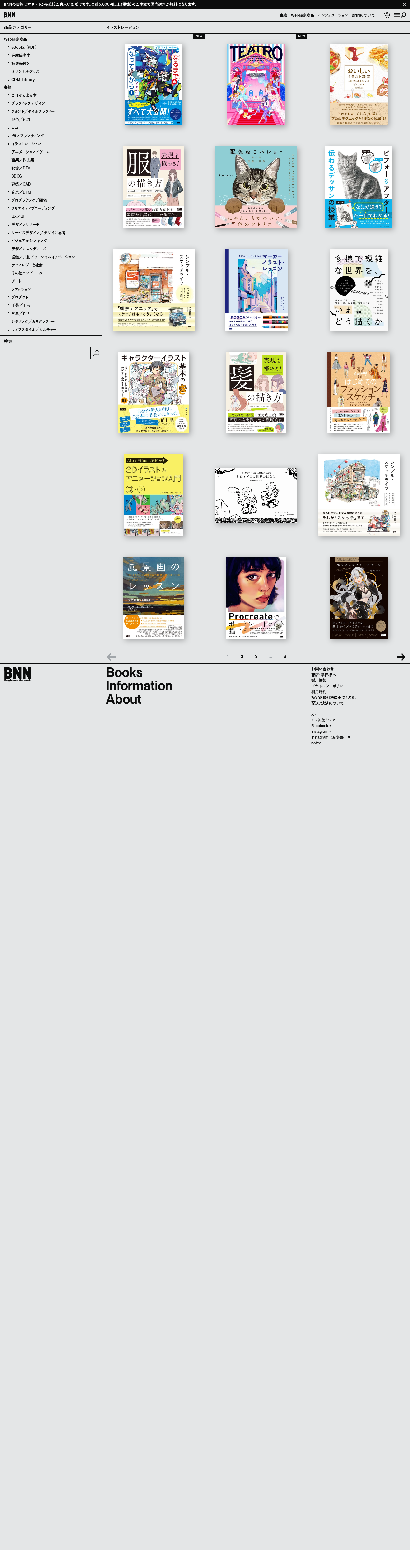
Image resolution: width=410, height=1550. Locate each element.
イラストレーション (26, 144)
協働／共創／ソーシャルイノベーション (43, 257)
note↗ (316, 743)
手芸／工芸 (20, 305)
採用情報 (318, 680)
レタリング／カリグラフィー (33, 321)
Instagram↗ (321, 731)
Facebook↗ (321, 726)
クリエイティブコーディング (33, 208)
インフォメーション (333, 15)
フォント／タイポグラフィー (33, 111)
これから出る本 (24, 95)
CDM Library (23, 80)
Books (124, 672)
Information (139, 685)
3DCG (16, 176)
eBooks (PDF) (24, 47)
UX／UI (17, 216)
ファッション (21, 289)
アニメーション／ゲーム (30, 152)
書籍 (283, 15)
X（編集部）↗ (323, 720)
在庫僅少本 (20, 55)
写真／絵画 (20, 313)
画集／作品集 (22, 160)
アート (16, 281)
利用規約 (318, 692)
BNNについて (363, 15)
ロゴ (15, 128)
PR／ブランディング (27, 136)
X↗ (313, 714)
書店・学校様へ (323, 675)
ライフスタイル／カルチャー (33, 329)
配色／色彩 (20, 119)
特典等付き (20, 63)
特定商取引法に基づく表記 (333, 697)
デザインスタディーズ (28, 249)
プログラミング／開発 (29, 200)
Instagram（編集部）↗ (330, 737)
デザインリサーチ (25, 224)
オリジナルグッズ (25, 71)
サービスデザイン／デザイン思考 (38, 233)
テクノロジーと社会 (27, 265)
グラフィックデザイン (28, 103)
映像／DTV (20, 168)
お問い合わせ (322, 669)
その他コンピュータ (26, 273)
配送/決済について (327, 703)
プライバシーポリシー (328, 686)
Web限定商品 (302, 15)
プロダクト (19, 297)
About (124, 699)
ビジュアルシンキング (29, 241)
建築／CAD (21, 184)
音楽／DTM (21, 192)
